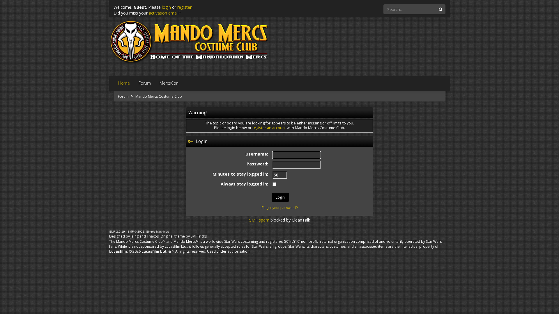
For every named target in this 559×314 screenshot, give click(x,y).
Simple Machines (157, 231)
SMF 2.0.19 (117, 231)
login (166, 7)
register (184, 7)
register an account (269, 127)
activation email (163, 13)
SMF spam (259, 220)
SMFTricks (199, 236)
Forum (124, 96)
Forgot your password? (279, 208)
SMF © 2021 (136, 231)
